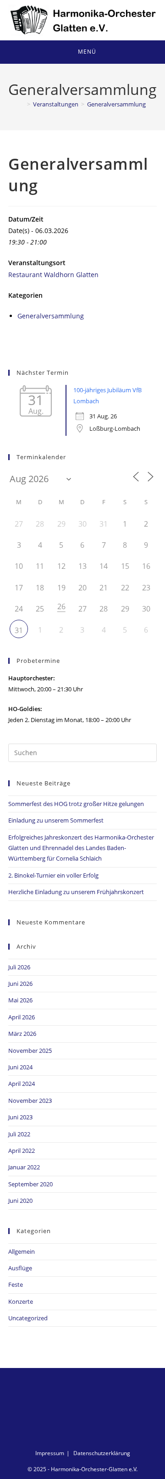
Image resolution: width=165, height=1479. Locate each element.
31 (19, 630)
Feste (15, 1284)
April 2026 (21, 1017)
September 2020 (30, 1184)
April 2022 (21, 1150)
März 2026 (22, 1033)
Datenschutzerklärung (101, 1453)
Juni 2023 (20, 1117)
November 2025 (30, 1050)
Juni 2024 (20, 1067)
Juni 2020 (20, 1200)
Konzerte (20, 1301)
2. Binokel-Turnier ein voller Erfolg (53, 875)
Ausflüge (20, 1268)
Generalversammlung (116, 104)
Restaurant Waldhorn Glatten (53, 274)
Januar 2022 (24, 1167)
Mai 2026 (20, 1000)
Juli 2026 (19, 967)
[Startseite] (22, 104)
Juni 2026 (20, 983)
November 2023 (30, 1100)
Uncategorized (28, 1318)
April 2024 (21, 1083)
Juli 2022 (19, 1134)
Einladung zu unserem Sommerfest (56, 820)
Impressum (49, 1453)
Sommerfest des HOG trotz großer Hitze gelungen (76, 804)
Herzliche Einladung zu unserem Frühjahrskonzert (76, 892)
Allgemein (21, 1251)
